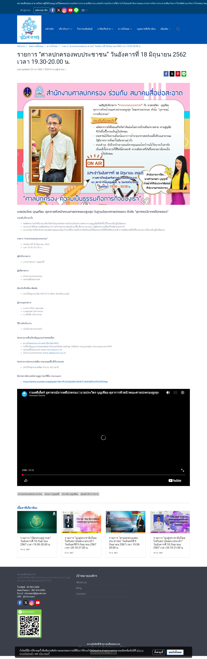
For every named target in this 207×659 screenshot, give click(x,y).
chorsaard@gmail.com (35, 593)
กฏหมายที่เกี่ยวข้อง (146, 29)
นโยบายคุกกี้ (44, 653)
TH (86, 10)
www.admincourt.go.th (54, 353)
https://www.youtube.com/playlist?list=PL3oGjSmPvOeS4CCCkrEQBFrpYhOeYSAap (65, 381)
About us (81, 582)
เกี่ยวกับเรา (64, 29)
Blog (79, 588)
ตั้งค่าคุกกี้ (158, 652)
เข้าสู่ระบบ (25, 10)
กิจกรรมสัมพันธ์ (84, 29)
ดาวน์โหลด (124, 29)
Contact (81, 593)
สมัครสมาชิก (41, 10)
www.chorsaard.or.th (51, 349)
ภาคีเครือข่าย (104, 29)
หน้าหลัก (49, 29)
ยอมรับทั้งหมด (175, 652)
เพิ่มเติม (164, 29)
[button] (178, 29)
